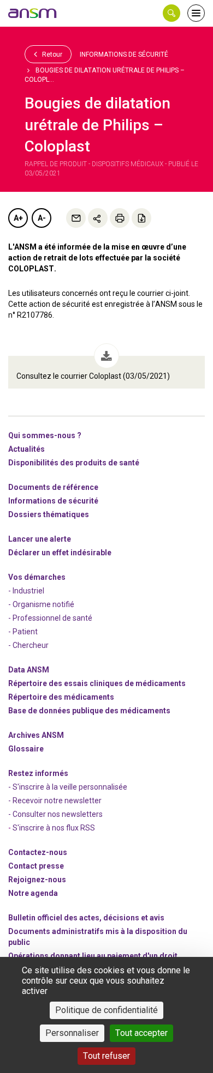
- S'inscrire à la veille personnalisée (67, 787)
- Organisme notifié (41, 604)
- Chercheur (28, 645)
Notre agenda (33, 893)
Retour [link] (51, 54)
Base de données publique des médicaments (89, 710)
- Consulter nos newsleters (55, 814)
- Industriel (26, 590)
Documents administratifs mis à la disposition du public (97, 937)
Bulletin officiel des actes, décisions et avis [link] (86, 917)
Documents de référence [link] (53, 487)
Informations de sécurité (124, 54)
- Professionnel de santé (50, 618)
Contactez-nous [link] (37, 852)
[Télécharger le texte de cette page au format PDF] (141, 218)
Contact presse (36, 866)
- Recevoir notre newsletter (55, 800)
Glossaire (26, 748)
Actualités (26, 449)
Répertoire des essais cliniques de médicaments (97, 683)
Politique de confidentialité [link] (106, 1010)
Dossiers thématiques (48, 514)
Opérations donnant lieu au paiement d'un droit (92, 955)
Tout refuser (106, 1056)
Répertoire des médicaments (61, 697)
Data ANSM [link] (28, 669)
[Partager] (98, 218)
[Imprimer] (119, 218)
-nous (37, 879)
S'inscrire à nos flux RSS (54, 827)
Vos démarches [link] (37, 577)
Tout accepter (141, 1033)
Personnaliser (72, 1033)
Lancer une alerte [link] (39, 539)
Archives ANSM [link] (36, 735)
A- (42, 218)
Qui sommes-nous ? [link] (44, 435)
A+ (18, 218)
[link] (33, 13)
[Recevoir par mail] (76, 218)
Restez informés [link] (38, 773)
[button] (171, 13)
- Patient (23, 631)
